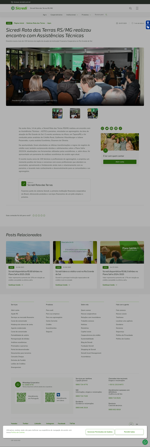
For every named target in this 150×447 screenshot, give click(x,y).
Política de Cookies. (18, 432)
